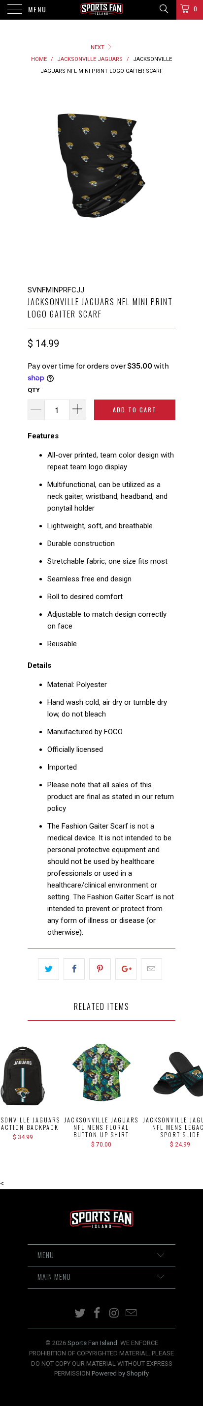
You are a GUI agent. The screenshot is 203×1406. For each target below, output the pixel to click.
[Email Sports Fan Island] (131, 1314)
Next (98, 47)
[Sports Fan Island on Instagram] (114, 1314)
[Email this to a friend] (151, 969)
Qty (34, 390)
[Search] (163, 9)
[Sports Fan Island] (101, 10)
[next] (166, 180)
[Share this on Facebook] (74, 969)
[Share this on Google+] (125, 969)
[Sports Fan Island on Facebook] (97, 1314)
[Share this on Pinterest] (99, 969)
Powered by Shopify (120, 1373)
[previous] (37, 180)
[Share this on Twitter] (48, 969)
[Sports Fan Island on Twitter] (80, 1314)
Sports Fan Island (92, 1343)
